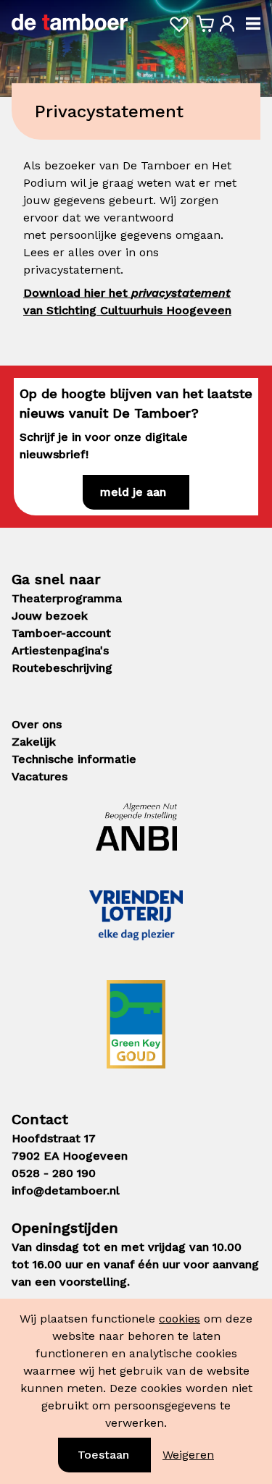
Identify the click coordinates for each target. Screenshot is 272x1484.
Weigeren (188, 1455)
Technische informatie (74, 759)
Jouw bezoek (50, 616)
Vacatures (39, 776)
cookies (179, 1318)
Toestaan (103, 1455)
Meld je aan (133, 492)
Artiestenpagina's (60, 650)
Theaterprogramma (67, 598)
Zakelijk (34, 742)
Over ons (37, 724)
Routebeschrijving (62, 668)
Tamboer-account (61, 633)
